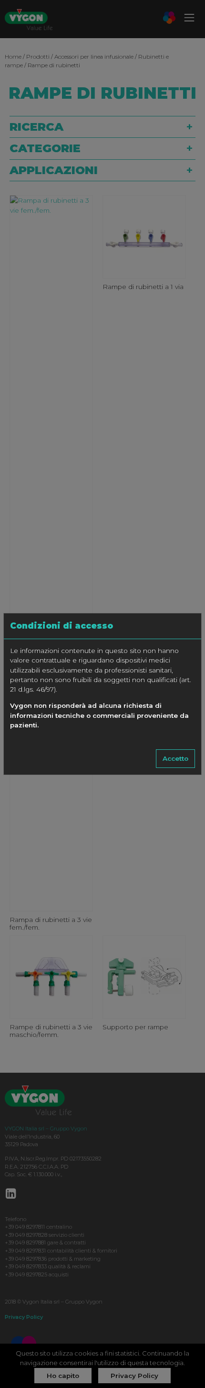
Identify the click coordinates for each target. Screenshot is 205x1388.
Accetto (175, 758)
